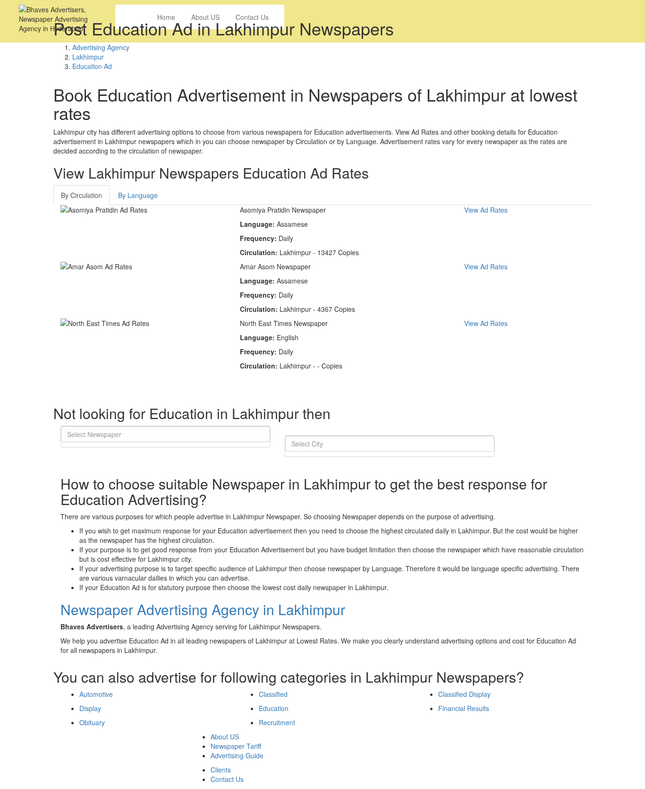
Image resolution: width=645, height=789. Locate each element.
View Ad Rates (486, 209)
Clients (221, 769)
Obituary (92, 722)
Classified (273, 694)
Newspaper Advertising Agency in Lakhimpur (202, 609)
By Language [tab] (138, 195)
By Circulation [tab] (81, 195)
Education (274, 708)
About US (225, 736)
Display (90, 708)
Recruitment (277, 722)
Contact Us (227, 779)
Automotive (96, 694)
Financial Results (463, 708)
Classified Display (464, 694)
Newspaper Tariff (236, 746)
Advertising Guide (237, 755)
